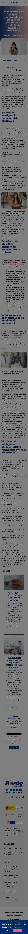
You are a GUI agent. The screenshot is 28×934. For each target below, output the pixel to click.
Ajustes (9, 931)
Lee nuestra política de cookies (16, 927)
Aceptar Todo (17, 931)
